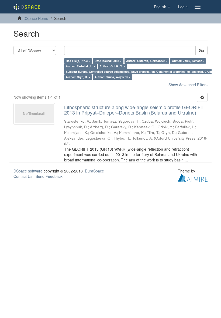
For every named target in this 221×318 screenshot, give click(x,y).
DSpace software (28, 171)
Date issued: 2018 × (108, 61)
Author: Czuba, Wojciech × (112, 77)
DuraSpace (94, 171)
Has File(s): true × (78, 61)
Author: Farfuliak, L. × (80, 66)
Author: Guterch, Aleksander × (146, 61)
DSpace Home (35, 18)
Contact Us (22, 176)
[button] (162, 6)
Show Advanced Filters (188, 84)
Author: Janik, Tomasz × (188, 61)
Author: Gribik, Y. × (112, 66)
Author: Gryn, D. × (78, 77)
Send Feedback (49, 176)
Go (201, 50)
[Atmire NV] (193, 176)
